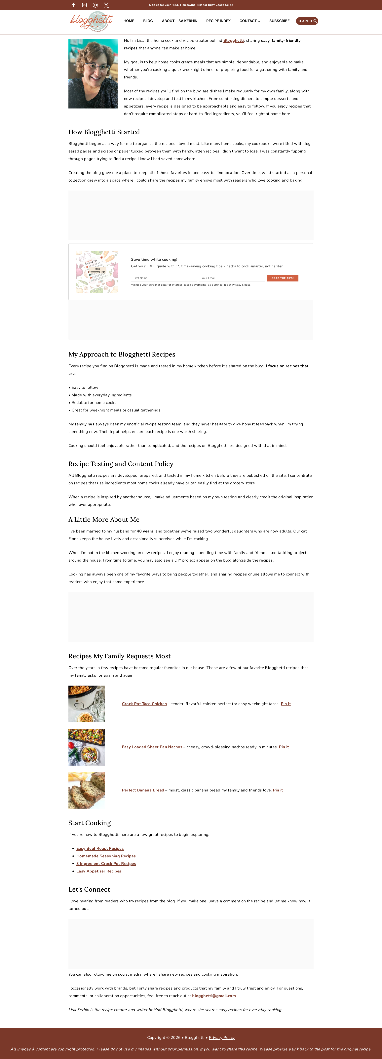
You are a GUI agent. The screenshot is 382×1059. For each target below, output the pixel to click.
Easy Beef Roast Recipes (100, 848)
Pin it (286, 703)
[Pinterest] (95, 5)
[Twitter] (106, 5)
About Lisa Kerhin (179, 21)
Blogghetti (233, 40)
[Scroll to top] (372, 993)
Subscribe (279, 21)
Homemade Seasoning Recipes (106, 856)
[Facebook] (73, 5)
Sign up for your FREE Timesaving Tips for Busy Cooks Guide (191, 5)
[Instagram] (84, 5)
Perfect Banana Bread (143, 790)
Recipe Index (218, 21)
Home (129, 21)
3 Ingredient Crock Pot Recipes (106, 863)
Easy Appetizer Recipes (98, 871)
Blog (148, 21)
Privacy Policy (222, 1037)
